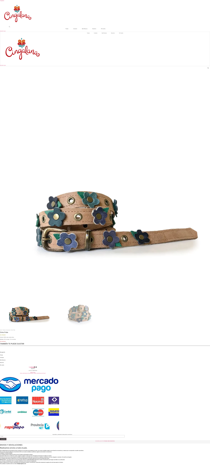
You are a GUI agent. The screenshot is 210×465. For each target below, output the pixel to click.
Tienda (66, 28)
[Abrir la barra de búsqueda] (9, 26)
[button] (208, 68)
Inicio (1, 330)
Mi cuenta (103, 28)
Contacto (75, 28)
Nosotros (94, 28)
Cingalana (2, 0)
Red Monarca (84, 28)
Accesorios (8, 330)
